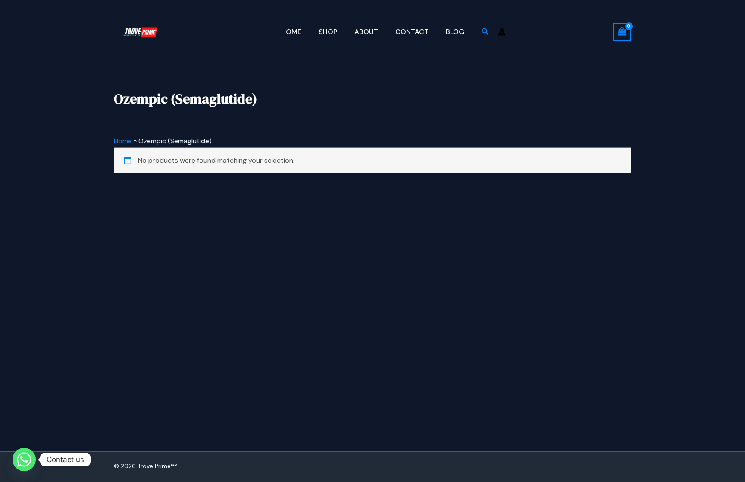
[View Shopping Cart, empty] (622, 32)
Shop (328, 31)
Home (291, 31)
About (366, 31)
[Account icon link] (502, 32)
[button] (485, 32)
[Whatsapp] (24, 459)
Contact (412, 31)
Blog (455, 31)
